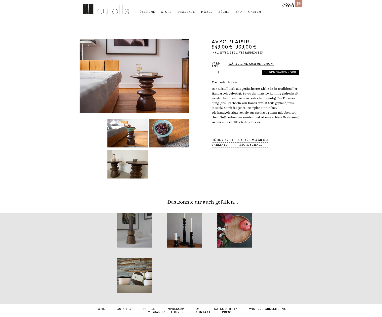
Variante (216, 65)
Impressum (176, 309)
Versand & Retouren (166, 312)
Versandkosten (251, 53)
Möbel (206, 12)
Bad (239, 12)
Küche (223, 12)
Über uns (147, 12)
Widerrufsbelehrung (267, 309)
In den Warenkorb (280, 72)
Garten (254, 12)
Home (100, 309)
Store (166, 12)
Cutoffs (124, 309)
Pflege (149, 309)
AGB (199, 309)
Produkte (186, 12)
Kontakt (203, 312)
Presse (228, 312)
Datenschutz (225, 309)
